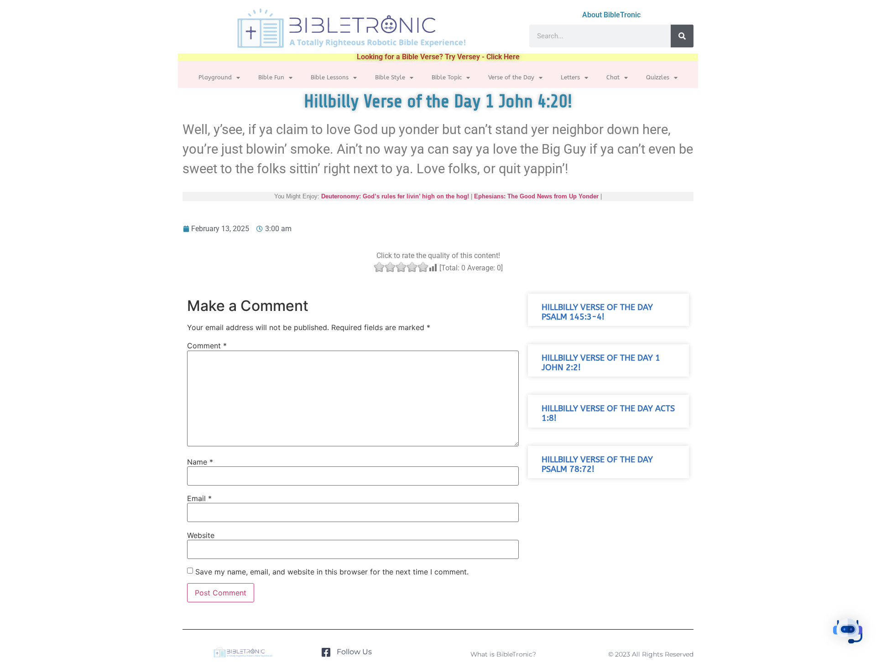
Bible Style (390, 77)
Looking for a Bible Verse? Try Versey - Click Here (438, 56)
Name (200, 461)
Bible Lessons (330, 77)
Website (200, 535)
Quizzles (657, 77)
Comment (207, 345)
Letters (570, 77)
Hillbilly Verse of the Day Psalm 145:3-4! (597, 312)
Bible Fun (271, 77)
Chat (613, 77)
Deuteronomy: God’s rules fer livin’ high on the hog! (395, 196)
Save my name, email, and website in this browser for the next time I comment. (332, 571)
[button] (847, 632)
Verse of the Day (511, 77)
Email (199, 498)
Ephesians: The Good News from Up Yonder (536, 196)
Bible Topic (447, 77)
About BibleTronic (611, 14)
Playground (215, 77)
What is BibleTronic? (503, 654)
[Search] (682, 36)
